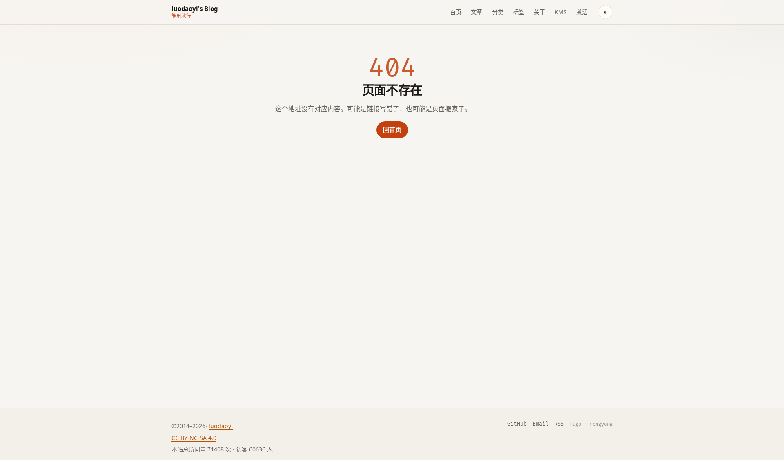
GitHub (517, 424)
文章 (476, 12)
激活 (582, 12)
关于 (539, 12)
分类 (497, 12)
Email (540, 424)
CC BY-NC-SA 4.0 (194, 438)
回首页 (392, 129)
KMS (561, 12)
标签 (518, 12)
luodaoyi (221, 426)
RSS (559, 424)
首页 (455, 12)
